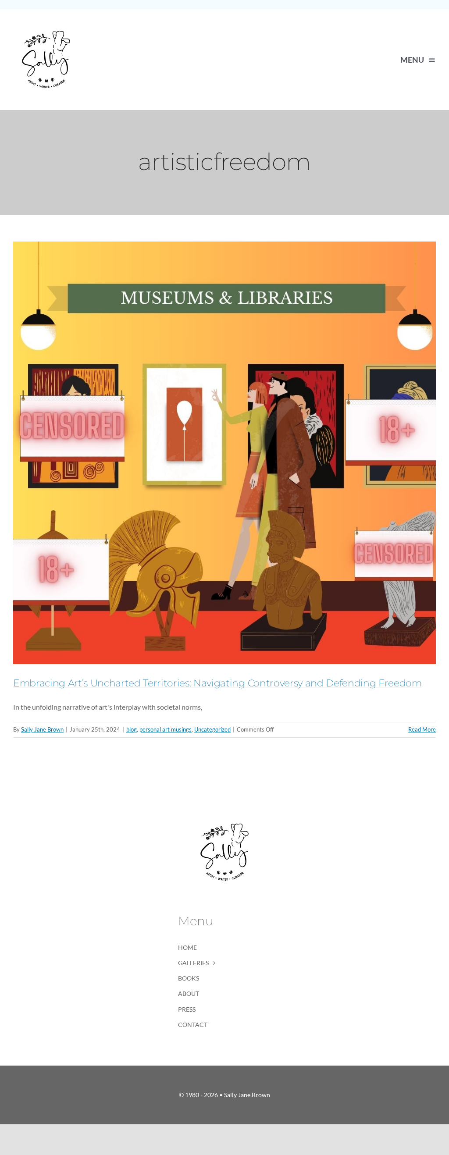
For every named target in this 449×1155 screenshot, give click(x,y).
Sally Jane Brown (42, 729)
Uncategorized (212, 729)
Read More (422, 729)
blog (131, 729)
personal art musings (165, 729)
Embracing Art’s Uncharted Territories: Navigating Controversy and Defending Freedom (217, 683)
